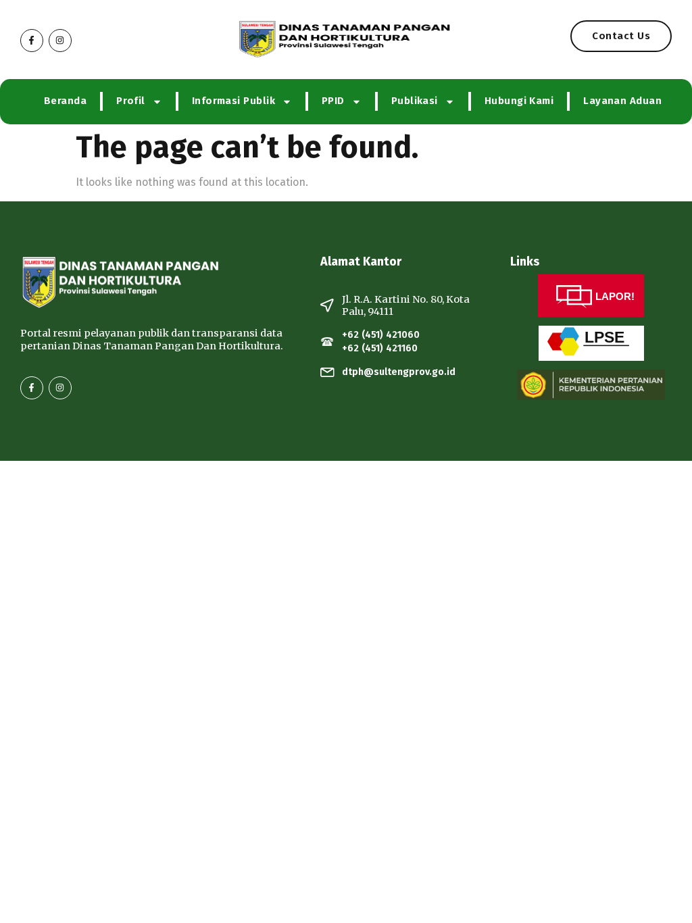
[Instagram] (60, 40)
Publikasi (414, 101)
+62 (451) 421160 (380, 348)
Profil (130, 101)
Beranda (65, 101)
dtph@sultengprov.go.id (398, 372)
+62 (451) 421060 (381, 335)
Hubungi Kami (519, 101)
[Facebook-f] (31, 40)
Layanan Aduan (622, 101)
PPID (333, 101)
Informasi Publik (233, 101)
